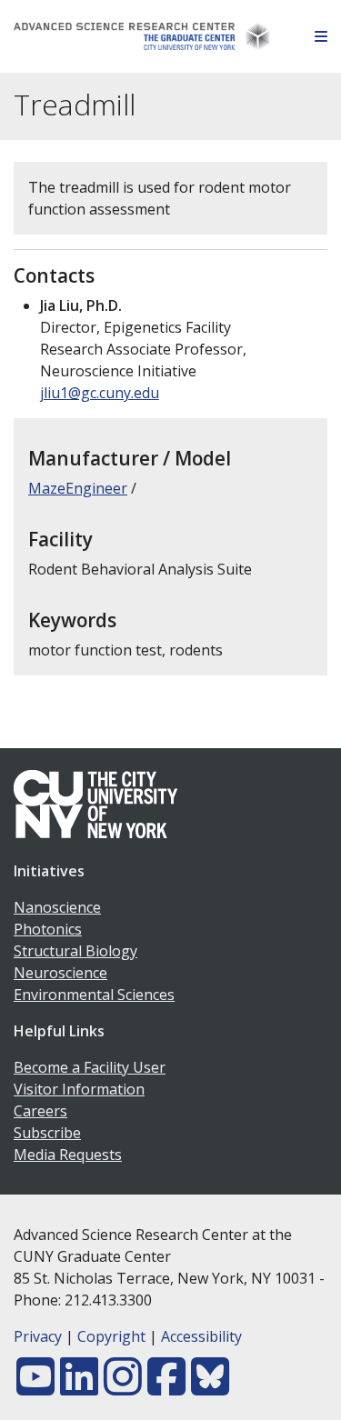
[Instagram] (123, 1387)
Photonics (48, 929)
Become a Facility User (89, 1067)
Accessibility (201, 1336)
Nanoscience (57, 907)
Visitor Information (79, 1089)
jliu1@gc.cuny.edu (99, 393)
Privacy (38, 1336)
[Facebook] (166, 1387)
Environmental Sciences (94, 995)
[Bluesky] (210, 1387)
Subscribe (47, 1133)
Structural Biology (75, 951)
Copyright (111, 1336)
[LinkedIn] (79, 1387)
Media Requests (68, 1155)
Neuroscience (60, 973)
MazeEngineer (77, 488)
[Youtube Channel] (35, 1387)
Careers (40, 1111)
